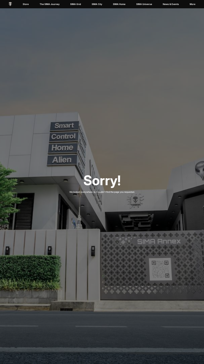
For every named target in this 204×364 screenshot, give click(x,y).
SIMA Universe (144, 4)
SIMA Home (119, 4)
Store (26, 4)
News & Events (171, 4)
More (192, 4)
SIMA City (97, 4)
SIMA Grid (75, 4)
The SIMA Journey (50, 4)
